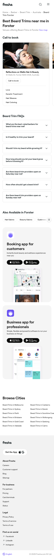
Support (6, 501)
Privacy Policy (8, 517)
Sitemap (6, 478)
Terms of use (8, 525)
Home (5, 12)
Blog (4, 474)
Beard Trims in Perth (11, 413)
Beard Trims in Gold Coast (13, 422)
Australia (37, 12)
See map (43, 30)
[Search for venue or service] (40, 4)
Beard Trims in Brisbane (12, 417)
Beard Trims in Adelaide (12, 426)
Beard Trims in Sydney (12, 409)
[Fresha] (7, 4)
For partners (7, 489)
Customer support (10, 469)
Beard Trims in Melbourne (13, 405)
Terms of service (9, 521)
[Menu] (48, 4)
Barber (14, 12)
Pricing (5, 493)
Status (5, 506)
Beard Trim (25, 12)
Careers (6, 465)
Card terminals (9, 497)
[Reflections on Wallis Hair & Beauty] (26, 74)
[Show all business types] (49, 219)
